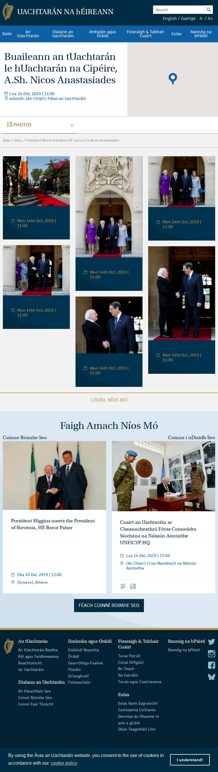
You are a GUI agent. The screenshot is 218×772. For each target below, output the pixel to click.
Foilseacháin (79, 682)
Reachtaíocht (30, 662)
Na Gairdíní (128, 675)
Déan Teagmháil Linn (137, 729)
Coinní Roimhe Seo (35, 697)
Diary (18, 140)
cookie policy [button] (64, 763)
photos (22, 125)
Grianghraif (78, 675)
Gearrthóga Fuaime (85, 662)
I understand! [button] (190, 760)
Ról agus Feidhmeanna (38, 656)
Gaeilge (188, 18)
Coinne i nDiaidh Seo (191, 438)
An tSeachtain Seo (34, 691)
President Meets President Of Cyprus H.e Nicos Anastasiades (72, 140)
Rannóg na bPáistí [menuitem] (200, 33)
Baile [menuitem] (7, 33)
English (170, 18)
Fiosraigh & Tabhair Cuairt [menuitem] (145, 33)
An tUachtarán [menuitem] (28, 33)
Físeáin (74, 669)
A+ (210, 18)
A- (202, 18)
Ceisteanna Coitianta (137, 709)
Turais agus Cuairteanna (139, 681)
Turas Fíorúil (129, 655)
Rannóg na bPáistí (184, 649)
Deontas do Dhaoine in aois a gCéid (138, 719)
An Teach (126, 668)
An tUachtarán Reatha (38, 649)
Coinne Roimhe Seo (25, 438)
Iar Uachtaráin (31, 669)
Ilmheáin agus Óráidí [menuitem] (102, 33)
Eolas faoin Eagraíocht (138, 703)
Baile (6, 140)
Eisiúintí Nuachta (83, 649)
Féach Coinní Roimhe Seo (109, 605)
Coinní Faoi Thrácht (35, 703)
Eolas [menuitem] (176, 33)
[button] (172, 79)
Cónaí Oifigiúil (131, 662)
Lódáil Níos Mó (109, 400)
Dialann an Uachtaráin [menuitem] (63, 33)
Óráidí (73, 656)
